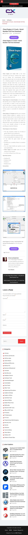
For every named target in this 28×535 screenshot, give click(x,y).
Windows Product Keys (9, 437)
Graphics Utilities (8, 395)
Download (14, 37)
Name (4, 314)
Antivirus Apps (7, 358)
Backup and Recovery (9, 363)
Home (6, 530)
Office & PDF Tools (8, 410)
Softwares (7, 252)
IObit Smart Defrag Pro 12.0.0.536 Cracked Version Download (16, 478)
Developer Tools (8, 378)
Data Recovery (7, 373)
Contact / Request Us (18, 530)
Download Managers (9, 380)
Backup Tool (7, 365)
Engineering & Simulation (10, 390)
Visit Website (11, 269)
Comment (5, 298)
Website (4, 325)
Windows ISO (7, 435)
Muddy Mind (17, 33)
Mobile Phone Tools (9, 402)
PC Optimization (8, 415)
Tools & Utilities (8, 430)
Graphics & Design (8, 392)
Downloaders (7, 383)
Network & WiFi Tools (9, 407)
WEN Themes (18, 533)
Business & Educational (9, 368)
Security (6, 425)
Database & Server (8, 375)
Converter (6, 370)
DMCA (10, 530)
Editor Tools (7, 388)
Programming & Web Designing (11, 420)
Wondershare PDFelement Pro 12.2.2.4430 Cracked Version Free (17, 486)
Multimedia (7, 405)
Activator (6, 353)
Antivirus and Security (9, 355)
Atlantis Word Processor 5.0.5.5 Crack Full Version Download (16, 463)
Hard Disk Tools (8, 397)
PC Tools (6, 417)
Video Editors (7, 432)
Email (4, 320)
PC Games (6, 412)
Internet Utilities (8, 400)
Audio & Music (7, 360)
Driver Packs (7, 385)
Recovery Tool (7, 422)
